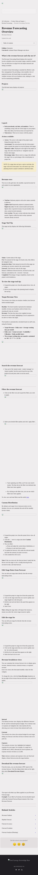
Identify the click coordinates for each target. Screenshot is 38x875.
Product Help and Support (17, 21)
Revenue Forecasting (7, 23)
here (27, 497)
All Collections (5, 21)
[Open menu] (34, 3)
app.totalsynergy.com (19, 866)
